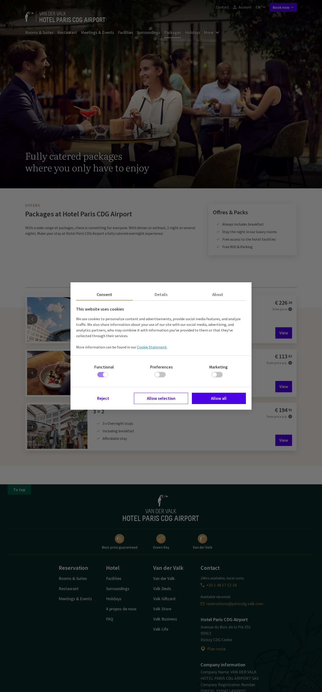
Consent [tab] (104, 294)
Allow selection (161, 398)
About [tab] (217, 294)
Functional (104, 367)
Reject (103, 398)
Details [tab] (161, 294)
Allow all (219, 398)
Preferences (161, 367)
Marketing (218, 367)
